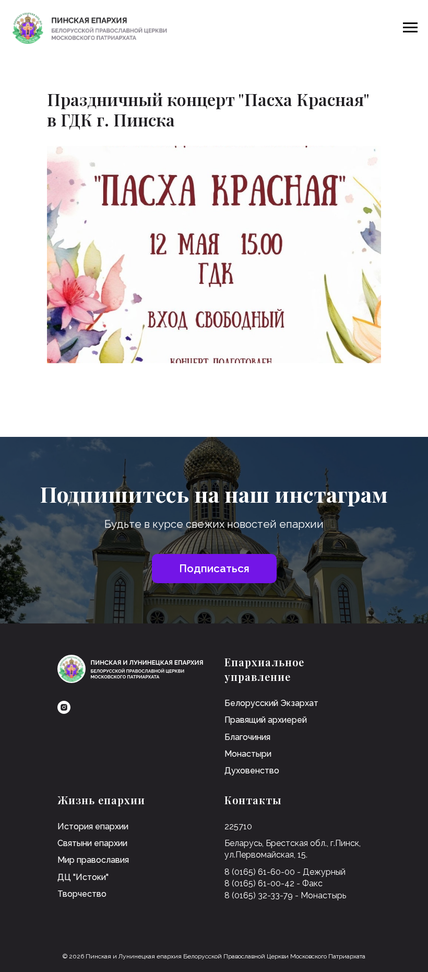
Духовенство (251, 771)
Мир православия (93, 860)
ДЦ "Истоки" (83, 877)
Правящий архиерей (265, 720)
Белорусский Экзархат (271, 703)
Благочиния (247, 737)
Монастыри (247, 754)
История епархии (92, 826)
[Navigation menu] (410, 27)
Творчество (81, 894)
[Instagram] (63, 707)
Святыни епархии (92, 843)
